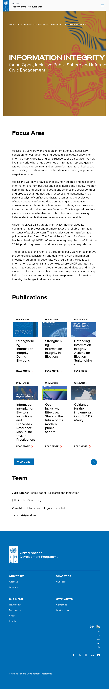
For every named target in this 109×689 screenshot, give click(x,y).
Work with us (62, 610)
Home (11, 25)
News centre (15, 604)
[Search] (98, 637)
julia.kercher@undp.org (26, 500)
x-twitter (79, 655)
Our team (13, 587)
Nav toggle (102, 5)
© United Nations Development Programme (30, 673)
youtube (98, 655)
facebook (73, 655)
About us (13, 581)
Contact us (61, 604)
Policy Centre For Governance (33, 25)
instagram (86, 655)
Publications (15, 610)
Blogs (12, 615)
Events (12, 621)
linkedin (92, 655)
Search (98, 5)
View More (23, 461)
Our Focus (56, 25)
